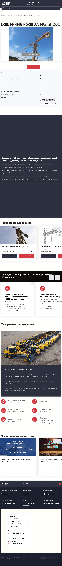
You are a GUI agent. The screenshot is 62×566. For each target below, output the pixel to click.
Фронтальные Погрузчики (9, 490)
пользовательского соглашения (22, 559)
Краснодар (30, 4)
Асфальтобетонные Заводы (50, 503)
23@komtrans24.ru (16, 521)
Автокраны (26, 494)
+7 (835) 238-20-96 (34, 2)
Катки (24, 500)
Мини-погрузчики (6, 500)
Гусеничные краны (48, 497)
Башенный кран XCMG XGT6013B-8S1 (15, 247)
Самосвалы (4, 494)
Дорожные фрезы (47, 500)
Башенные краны (47, 490)
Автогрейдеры (27, 490)
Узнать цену (33, 67)
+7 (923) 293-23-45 (17, 543)
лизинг (9, 256)
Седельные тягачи (6, 497)
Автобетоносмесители (8, 503)
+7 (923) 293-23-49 (17, 538)
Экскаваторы (27, 497)
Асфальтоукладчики (48, 494)
